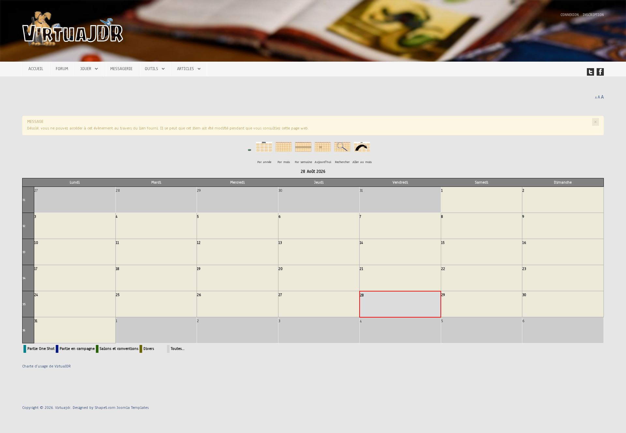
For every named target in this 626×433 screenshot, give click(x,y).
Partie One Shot (40, 348)
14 (361, 242)
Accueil (35, 69)
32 (23, 226)
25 (117, 294)
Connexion (570, 14)
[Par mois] (284, 149)
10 (36, 242)
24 (36, 294)
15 (442, 242)
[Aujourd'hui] (323, 149)
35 (23, 304)
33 (23, 252)
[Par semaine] (303, 149)
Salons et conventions (119, 348)
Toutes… (178, 348)
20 (280, 268)
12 (199, 242)
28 (362, 295)
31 (23, 200)
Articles (185, 69)
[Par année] (264, 149)
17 (35, 268)
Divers (148, 348)
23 (524, 268)
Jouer (86, 69)
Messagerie (121, 69)
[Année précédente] (249, 149)
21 (361, 268)
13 (280, 242)
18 (117, 268)
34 (23, 278)
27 (280, 294)
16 (524, 242)
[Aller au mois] (362, 149)
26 (199, 294)
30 (524, 294)
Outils (151, 69)
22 (443, 268)
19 (199, 268)
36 (23, 330)
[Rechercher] (342, 149)
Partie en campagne (77, 348)
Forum (62, 69)
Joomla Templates (133, 407)
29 (443, 294)
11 (117, 242)
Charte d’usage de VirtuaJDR (46, 366)
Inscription (593, 14)
